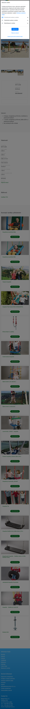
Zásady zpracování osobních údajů (15, 36)
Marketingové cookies (9, 23)
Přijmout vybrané (15, 33)
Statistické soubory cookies (11, 20)
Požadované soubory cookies (11, 17)
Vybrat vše (15, 29)
